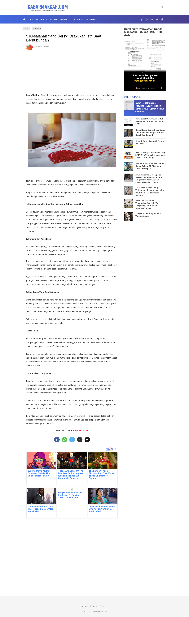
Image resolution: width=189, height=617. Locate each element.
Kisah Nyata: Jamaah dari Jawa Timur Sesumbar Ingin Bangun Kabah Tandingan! (150, 132)
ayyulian (46, 47)
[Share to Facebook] (57, 439)
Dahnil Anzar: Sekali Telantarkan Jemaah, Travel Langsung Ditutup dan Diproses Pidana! (148, 204)
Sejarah (90, 19)
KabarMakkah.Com (100, 612)
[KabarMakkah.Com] (142, 19)
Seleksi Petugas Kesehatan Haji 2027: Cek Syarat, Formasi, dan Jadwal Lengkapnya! (150, 154)
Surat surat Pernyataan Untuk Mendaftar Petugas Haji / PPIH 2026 (143, 32)
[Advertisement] (72, 71)
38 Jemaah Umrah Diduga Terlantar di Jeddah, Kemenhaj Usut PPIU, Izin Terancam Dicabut (149, 191)
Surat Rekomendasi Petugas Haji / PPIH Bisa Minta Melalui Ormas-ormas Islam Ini (149, 107)
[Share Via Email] (87, 439)
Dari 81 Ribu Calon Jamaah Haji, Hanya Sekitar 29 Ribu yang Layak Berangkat (150, 166)
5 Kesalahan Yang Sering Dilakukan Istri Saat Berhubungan (63, 38)
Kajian (53, 19)
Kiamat (63, 19)
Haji (31, 19)
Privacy (103, 606)
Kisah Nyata (76, 19)
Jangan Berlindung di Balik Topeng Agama (148, 215)
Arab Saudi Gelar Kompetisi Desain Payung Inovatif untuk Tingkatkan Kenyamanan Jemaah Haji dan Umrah (149, 178)
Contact (93, 606)
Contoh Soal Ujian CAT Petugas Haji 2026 (150, 142)
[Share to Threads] (79, 439)
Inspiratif (41, 19)
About (85, 606)
